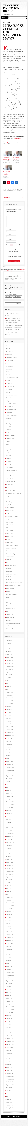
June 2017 (8, 955)
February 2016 (9, 1001)
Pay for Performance (11, 504)
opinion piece (9, 499)
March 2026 (9, 654)
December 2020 (10, 833)
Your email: (8, 293)
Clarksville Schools (11, 398)
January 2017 (9, 969)
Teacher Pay (9, 568)
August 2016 (9, 984)
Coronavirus (9, 412)
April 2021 (8, 822)
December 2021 (10, 802)
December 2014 (10, 1041)
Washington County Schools (13, 623)
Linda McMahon (10, 473)
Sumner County (10, 556)
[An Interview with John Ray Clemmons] (7, 167)
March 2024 (9, 724)
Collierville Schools (11, 403)
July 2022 (8, 781)
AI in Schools (9, 351)
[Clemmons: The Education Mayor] (7, 153)
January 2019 (9, 900)
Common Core (9, 406)
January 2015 (9, 1038)
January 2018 (9, 934)
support (7, 142)
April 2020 (8, 856)
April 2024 (8, 721)
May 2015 (8, 1027)
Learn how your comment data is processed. (13, 269)
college (8, 401)
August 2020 (9, 845)
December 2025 (10, 663)
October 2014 (9, 1047)
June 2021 (8, 816)
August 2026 (9, 640)
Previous (6, 197)
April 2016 (8, 995)
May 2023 (8, 753)
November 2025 (10, 666)
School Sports (9, 536)
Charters (8, 392)
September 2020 (10, 842)
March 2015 (9, 1033)
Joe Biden (8, 464)
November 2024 (10, 701)
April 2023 (8, 755)
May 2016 (8, 992)
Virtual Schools (10, 617)
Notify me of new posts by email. (15, 257)
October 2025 (9, 669)
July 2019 (8, 882)
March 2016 (9, 998)
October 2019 (9, 874)
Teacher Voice (9, 580)
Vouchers (8, 620)
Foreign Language (10, 438)
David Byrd (9, 424)
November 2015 (10, 1010)
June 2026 (8, 646)
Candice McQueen (10, 386)
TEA (7, 562)
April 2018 (8, 926)
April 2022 (8, 790)
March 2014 (9, 1067)
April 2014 (8, 1064)
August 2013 (9, 1087)
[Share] (12, 182)
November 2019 (10, 871)
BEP (7, 363)
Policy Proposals (10, 510)
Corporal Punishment (11, 415)
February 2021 (9, 828)
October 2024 (9, 703)
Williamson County (11, 629)
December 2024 (10, 698)
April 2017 (8, 960)
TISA (7, 597)
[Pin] (8, 182)
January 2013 (9, 1108)
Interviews (8, 458)
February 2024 (9, 727)
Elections (17, 189)
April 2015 (8, 1030)
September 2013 (10, 1085)
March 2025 (9, 689)
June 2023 (8, 750)
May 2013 (8, 1096)
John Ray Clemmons (11, 190)
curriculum (8, 418)
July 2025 (8, 677)
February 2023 (9, 761)
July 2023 (8, 747)
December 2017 (10, 937)
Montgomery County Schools (13, 493)
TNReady (8, 603)
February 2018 (9, 932)
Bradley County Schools (12, 377)
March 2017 (9, 963)
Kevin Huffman (10, 467)
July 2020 (8, 848)
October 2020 (9, 839)
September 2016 (10, 981)
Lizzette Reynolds (10, 476)
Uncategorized (9, 614)
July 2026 (8, 643)
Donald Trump (9, 427)
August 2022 (9, 779)
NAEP (7, 496)
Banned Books (9, 360)
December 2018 (10, 903)
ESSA (7, 432)
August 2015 (9, 1018)
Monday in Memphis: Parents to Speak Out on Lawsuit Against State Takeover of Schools (13, 320)
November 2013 (10, 1079)
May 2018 (8, 923)
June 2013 (8, 1093)
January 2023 (9, 764)
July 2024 (8, 712)
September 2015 (10, 1015)
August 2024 (9, 709)
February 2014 (9, 1070)
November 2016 (10, 975)
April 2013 (8, 1099)
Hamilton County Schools (12, 447)
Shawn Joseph (9, 542)
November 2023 (10, 735)
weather (8, 626)
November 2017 (10, 940)
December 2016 (10, 972)
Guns (7, 444)
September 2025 (10, 672)
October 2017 (9, 943)
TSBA (7, 606)
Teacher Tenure (10, 577)
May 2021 (8, 819)
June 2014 (8, 1059)
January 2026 (9, 660)
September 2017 (10, 946)
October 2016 (9, 978)
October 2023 (9, 738)
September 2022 (10, 776)
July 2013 (8, 1090)
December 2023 (10, 732)
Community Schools (11, 409)
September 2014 (10, 1050)
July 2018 (8, 917)
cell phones (9, 389)
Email (10, 234)
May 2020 (8, 854)
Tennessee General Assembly (13, 585)
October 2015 (9, 1012)
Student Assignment (11, 548)
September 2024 (10, 706)
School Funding (10, 525)
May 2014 (8, 1061)
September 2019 (10, 877)
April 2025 (8, 686)
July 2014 (8, 1056)
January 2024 (9, 729)
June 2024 (8, 715)
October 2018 (9, 908)
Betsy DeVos (9, 366)
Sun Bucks (8, 559)
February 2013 (9, 1105)
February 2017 (9, 966)
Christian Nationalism (11, 395)
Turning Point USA (11, 608)
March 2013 (9, 1102)
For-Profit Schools (10, 435)
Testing (8, 591)
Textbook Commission (11, 594)
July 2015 (8, 1021)
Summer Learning (10, 554)
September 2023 (10, 741)
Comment (11, 215)
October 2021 (9, 807)
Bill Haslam (9, 369)
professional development (12, 516)
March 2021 (9, 825)
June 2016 (8, 989)
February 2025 (9, 692)
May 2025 (8, 683)
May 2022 (8, 787)
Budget (8, 380)
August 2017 (9, 949)
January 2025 (9, 695)
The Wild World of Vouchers (13, 330)
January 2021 (9, 831)
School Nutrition (10, 530)
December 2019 (10, 868)
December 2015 (10, 1007)
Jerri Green (9, 461)
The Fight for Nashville (16, 158)
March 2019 (9, 894)
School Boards (9, 522)
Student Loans (9, 551)
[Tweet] (4, 182)
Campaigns (9, 383)
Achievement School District (13, 346)
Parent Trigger (9, 502)
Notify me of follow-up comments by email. (14, 250)
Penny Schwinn (10, 507)
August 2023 (9, 744)
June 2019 (8, 885)
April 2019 (8, 891)
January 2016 (9, 1004)
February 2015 (9, 1035)
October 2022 (9, 773)
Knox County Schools (11, 470)
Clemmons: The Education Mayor (6, 158)
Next (23, 197)
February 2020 (9, 862)
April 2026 (8, 652)
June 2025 (8, 680)
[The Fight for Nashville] (17, 153)
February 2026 (9, 657)
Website (10, 239)
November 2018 (10, 906)
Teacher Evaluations (11, 565)
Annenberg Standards (11, 357)
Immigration (9, 453)
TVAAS (8, 611)
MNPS (7, 487)
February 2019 (9, 897)
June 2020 (8, 851)
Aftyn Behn (9, 349)
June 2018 (8, 920)
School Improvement (11, 528)
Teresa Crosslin (10, 588)
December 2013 (10, 1076)
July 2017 (8, 952)
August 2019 (9, 880)
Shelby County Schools (12, 545)
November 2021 (10, 805)
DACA (8, 421)
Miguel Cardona (10, 484)
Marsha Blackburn (10, 481)
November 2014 (10, 1044)
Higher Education (10, 450)
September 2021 (10, 810)
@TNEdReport (17, 138)
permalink (16, 192)
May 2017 (8, 958)
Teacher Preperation (11, 574)
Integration (8, 455)
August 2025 (9, 675)
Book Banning (9, 375)
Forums (8, 441)
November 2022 (10, 770)
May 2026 (8, 649)
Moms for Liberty (10, 490)
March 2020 (9, 859)
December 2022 (10, 767)
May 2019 (8, 888)
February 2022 (9, 796)
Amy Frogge (9, 354)
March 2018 (9, 929)
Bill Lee (8, 372)
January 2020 (9, 865)
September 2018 (10, 911)
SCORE (8, 539)
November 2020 (10, 836)
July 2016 (8, 986)
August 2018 (9, 914)
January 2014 (9, 1073)
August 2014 (9, 1053)
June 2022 (8, 784)
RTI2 (7, 519)
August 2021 (9, 813)
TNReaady (9, 600)
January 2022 (9, 799)
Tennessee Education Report (11, 8)
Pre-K (7, 513)
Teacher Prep (9, 571)
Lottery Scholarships (11, 479)
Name (10, 229)
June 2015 (8, 1024)
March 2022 (9, 793)
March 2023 (9, 758)
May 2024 (8, 718)
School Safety (9, 533)
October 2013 (9, 1082)
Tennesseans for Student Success (14, 582)
